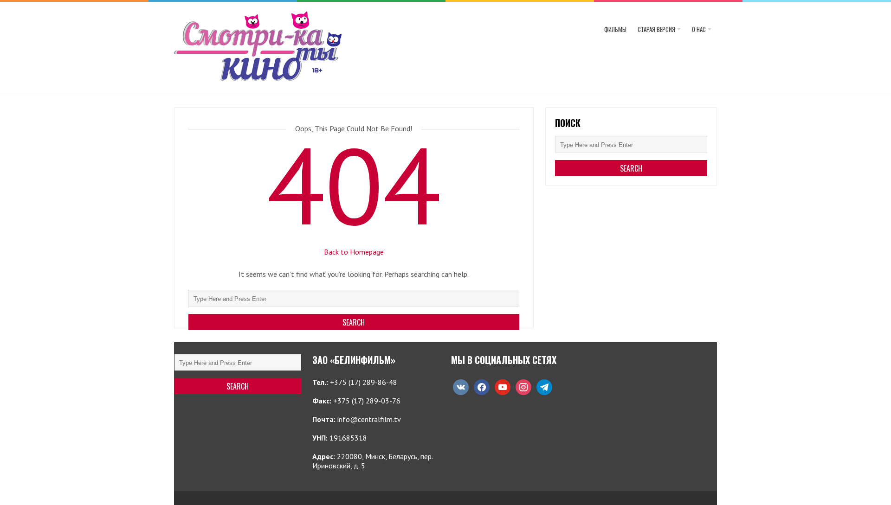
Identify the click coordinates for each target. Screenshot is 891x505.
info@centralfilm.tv (369, 419)
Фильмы (615, 29)
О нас (699, 29)
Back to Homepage (354, 251)
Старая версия (656, 29)
